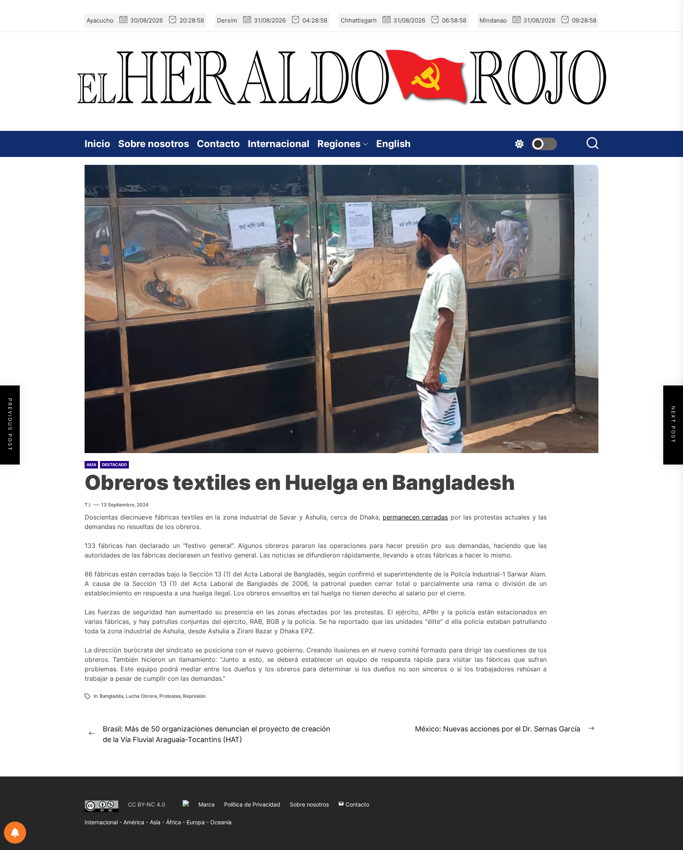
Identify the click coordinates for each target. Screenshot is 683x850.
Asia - (158, 822)
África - (176, 822)
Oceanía (221, 822)
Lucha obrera (141, 696)
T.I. (88, 505)
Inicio (97, 143)
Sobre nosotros (153, 143)
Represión (194, 696)
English (393, 143)
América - (136, 822)
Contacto (218, 143)
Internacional (278, 143)
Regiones (338, 143)
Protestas (170, 696)
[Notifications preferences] (15, 833)
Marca (206, 804)
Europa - (198, 822)
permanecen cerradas (415, 517)
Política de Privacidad (252, 804)
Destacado (114, 464)
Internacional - (104, 822)
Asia (91, 464)
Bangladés (111, 696)
